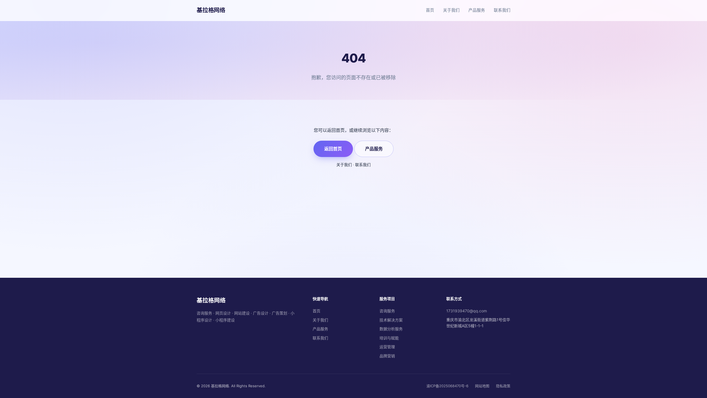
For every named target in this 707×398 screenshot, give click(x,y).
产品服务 (476, 10)
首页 (430, 10)
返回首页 (333, 148)
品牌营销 (387, 356)
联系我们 (502, 10)
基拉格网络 (211, 10)
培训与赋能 (389, 338)
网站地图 (482, 386)
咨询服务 (387, 310)
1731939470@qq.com (466, 310)
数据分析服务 (391, 328)
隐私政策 (503, 386)
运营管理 (387, 346)
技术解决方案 (391, 320)
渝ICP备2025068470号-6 (447, 386)
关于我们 (451, 10)
